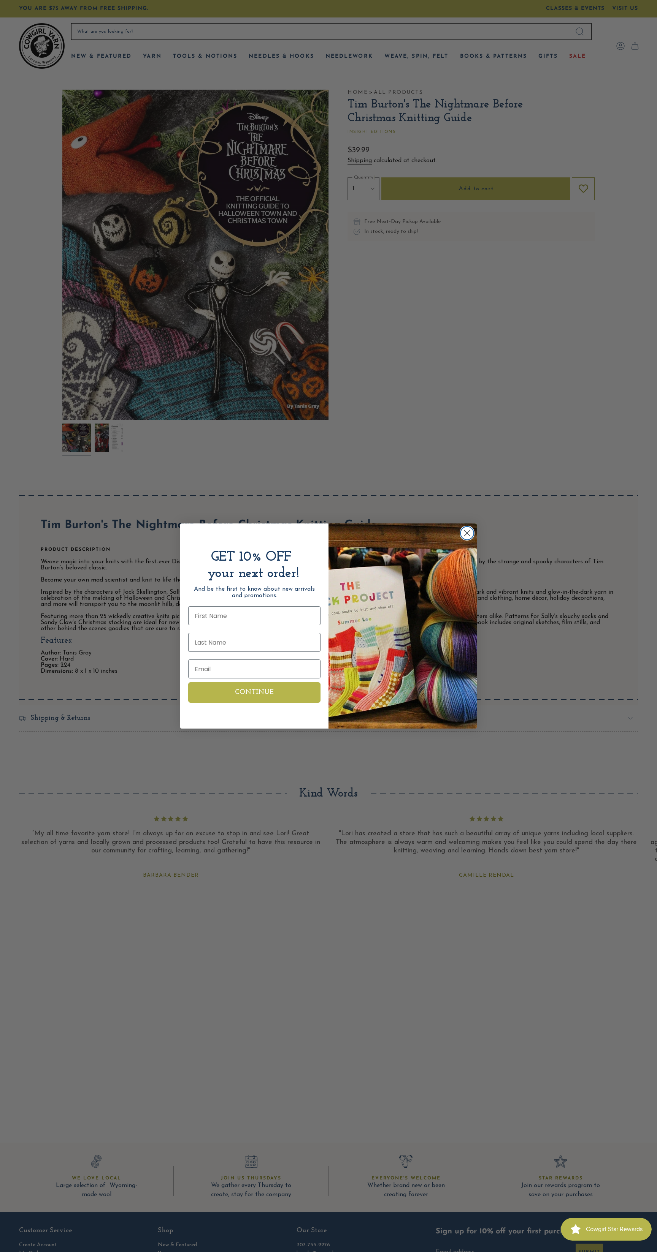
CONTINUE (254, 692)
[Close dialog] (467, 533)
